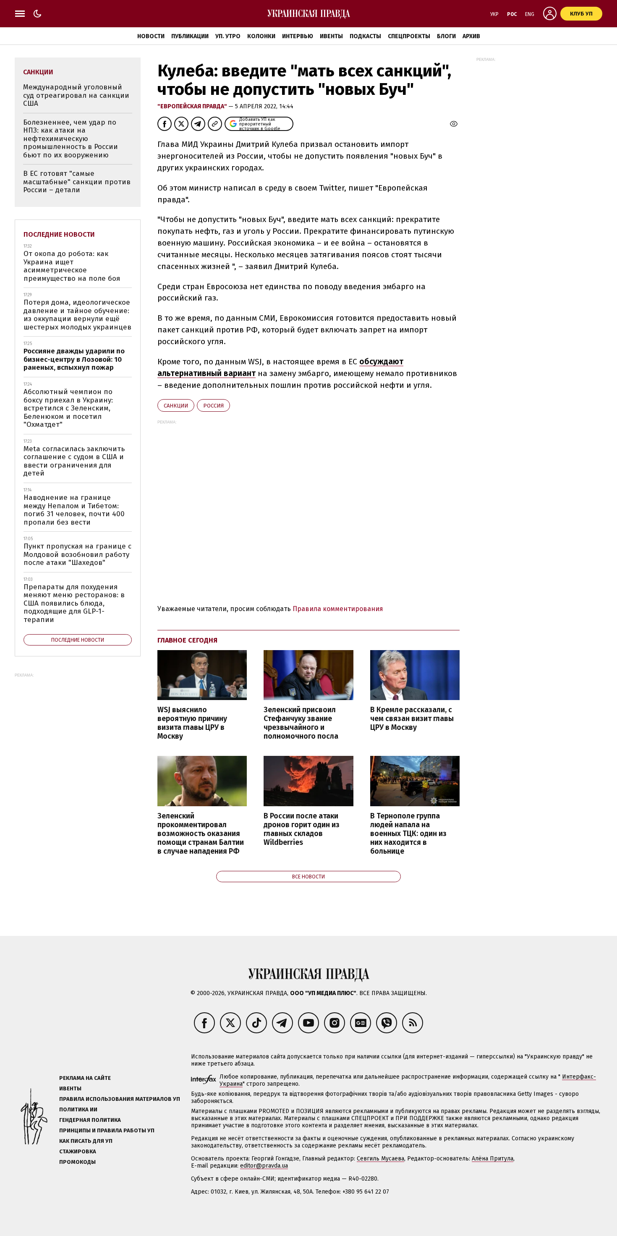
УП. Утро (228, 36)
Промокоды (77, 1162)
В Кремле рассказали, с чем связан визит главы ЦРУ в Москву (412, 719)
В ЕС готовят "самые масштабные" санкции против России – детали (77, 181)
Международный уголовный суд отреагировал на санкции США (76, 95)
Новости (151, 36)
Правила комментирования (338, 609)
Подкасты (365, 36)
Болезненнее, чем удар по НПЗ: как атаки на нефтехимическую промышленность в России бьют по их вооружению (70, 138)
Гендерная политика (90, 1120)
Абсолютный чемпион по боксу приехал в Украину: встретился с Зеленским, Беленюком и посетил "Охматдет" (68, 408)
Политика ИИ (78, 1109)
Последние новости (59, 234)
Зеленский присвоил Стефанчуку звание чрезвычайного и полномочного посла (301, 723)
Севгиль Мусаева (380, 1158)
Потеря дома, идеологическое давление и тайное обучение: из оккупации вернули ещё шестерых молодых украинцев (77, 315)
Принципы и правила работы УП (106, 1130)
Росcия (213, 405)
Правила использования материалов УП (119, 1099)
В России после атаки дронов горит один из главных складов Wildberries (302, 829)
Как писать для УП (85, 1141)
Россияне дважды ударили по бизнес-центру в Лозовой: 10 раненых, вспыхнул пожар (74, 359)
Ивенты (331, 36)
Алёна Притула (492, 1158)
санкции (176, 405)
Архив (471, 36)
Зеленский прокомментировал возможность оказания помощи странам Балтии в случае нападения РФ (200, 834)
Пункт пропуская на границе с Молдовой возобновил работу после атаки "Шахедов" (77, 554)
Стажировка (77, 1151)
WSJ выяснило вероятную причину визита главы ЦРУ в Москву (192, 723)
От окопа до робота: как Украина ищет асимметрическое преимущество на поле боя (72, 266)
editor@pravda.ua (264, 1165)
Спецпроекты (409, 36)
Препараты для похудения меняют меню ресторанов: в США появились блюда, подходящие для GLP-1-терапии (74, 603)
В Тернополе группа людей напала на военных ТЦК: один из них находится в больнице (408, 834)
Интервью (297, 36)
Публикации (190, 36)
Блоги (446, 36)
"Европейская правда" (192, 106)
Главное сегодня (187, 640)
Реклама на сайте (85, 1078)
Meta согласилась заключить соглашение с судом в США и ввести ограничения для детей (74, 461)
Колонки (261, 36)
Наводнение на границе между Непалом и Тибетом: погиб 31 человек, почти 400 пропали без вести (74, 510)
